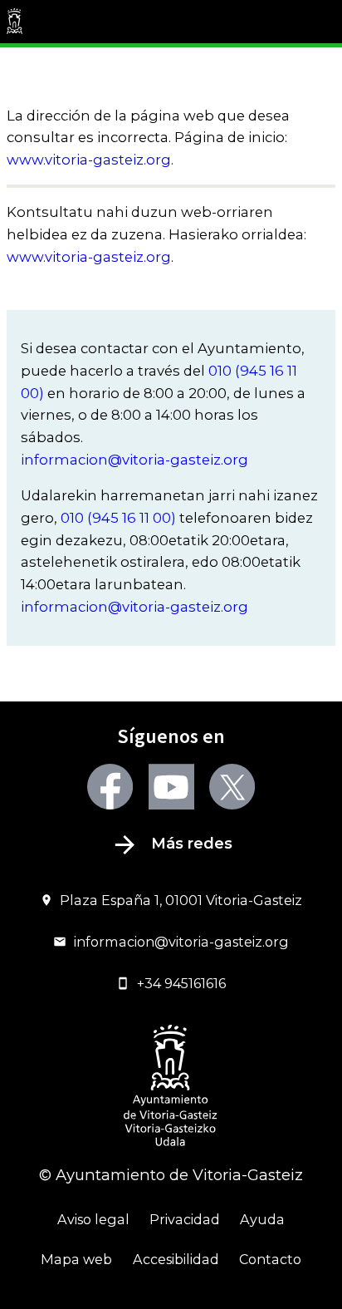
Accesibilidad (176, 1259)
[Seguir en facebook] (110, 787)
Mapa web (76, 1259)
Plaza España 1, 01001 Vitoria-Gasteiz (181, 900)
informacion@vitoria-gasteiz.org (134, 459)
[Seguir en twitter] (232, 787)
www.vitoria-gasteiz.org (89, 159)
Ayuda (262, 1219)
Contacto (270, 1259)
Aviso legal (93, 1219)
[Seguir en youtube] (171, 787)
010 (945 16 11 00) (118, 517)
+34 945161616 (181, 983)
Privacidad (184, 1219)
